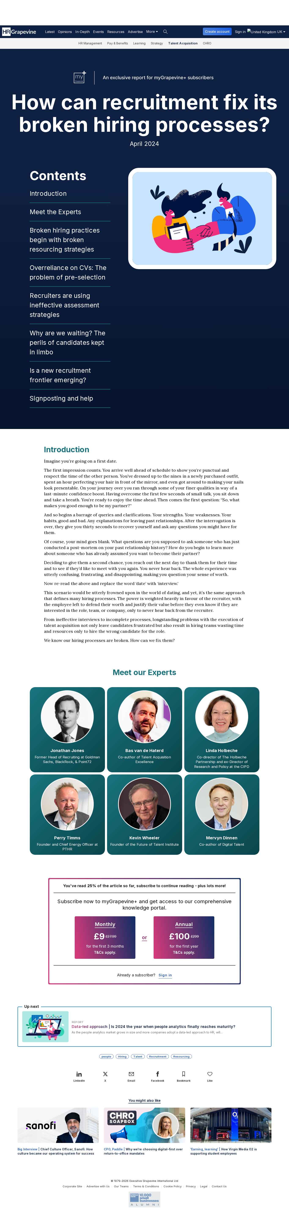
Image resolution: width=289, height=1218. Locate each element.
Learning (139, 43)
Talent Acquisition (183, 43)
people (106, 1056)
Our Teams (121, 1186)
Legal (203, 1186)
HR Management (90, 43)
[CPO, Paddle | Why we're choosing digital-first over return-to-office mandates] (144, 1135)
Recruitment (158, 1056)
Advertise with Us (98, 1186)
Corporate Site (72, 1186)
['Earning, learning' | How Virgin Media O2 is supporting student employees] (230, 1135)
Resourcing (181, 1056)
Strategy (157, 43)
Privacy (191, 1186)
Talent (137, 1056)
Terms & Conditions (146, 1186)
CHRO (207, 43)
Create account (217, 31)
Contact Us (219, 1186)
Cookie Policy (173, 1186)
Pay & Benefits (117, 43)
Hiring (122, 1056)
